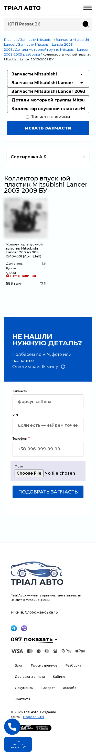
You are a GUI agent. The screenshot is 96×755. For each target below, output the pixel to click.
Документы (24, 688)
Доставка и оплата (30, 677)
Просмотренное (44, 665)
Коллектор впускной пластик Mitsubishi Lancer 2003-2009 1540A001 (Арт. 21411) (24, 250)
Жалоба (69, 688)
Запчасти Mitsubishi (36, 39)
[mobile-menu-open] (87, 8)
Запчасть (20, 391)
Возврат (48, 688)
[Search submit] (86, 24)
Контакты (22, 699)
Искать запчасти (48, 128)
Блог (19, 665)
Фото (19, 466)
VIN (15, 415)
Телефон (20, 438)
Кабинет (60, 677)
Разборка (73, 665)
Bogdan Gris (33, 717)
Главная (11, 39)
